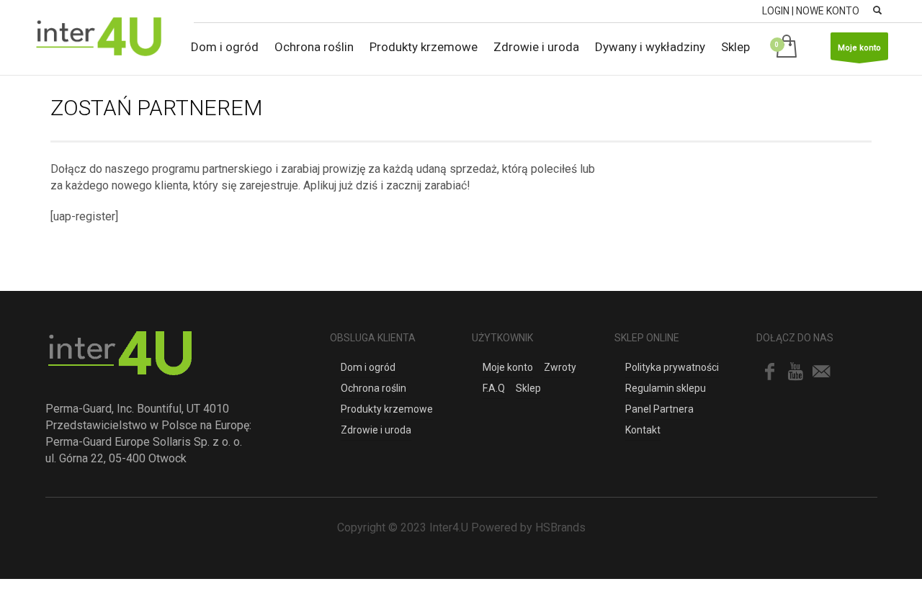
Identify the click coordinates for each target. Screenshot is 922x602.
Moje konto (859, 48)
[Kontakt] (821, 371)
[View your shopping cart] (789, 47)
